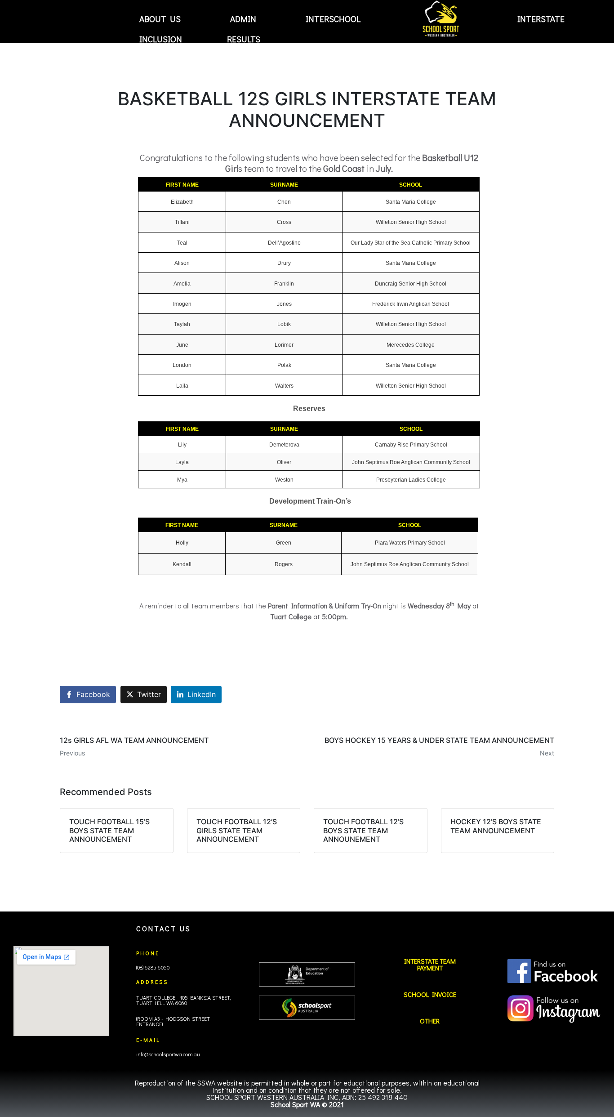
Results (243, 39)
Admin (243, 18)
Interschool (333, 18)
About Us (160, 18)
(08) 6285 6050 (152, 967)
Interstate (541, 18)
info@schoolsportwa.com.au (168, 1054)
